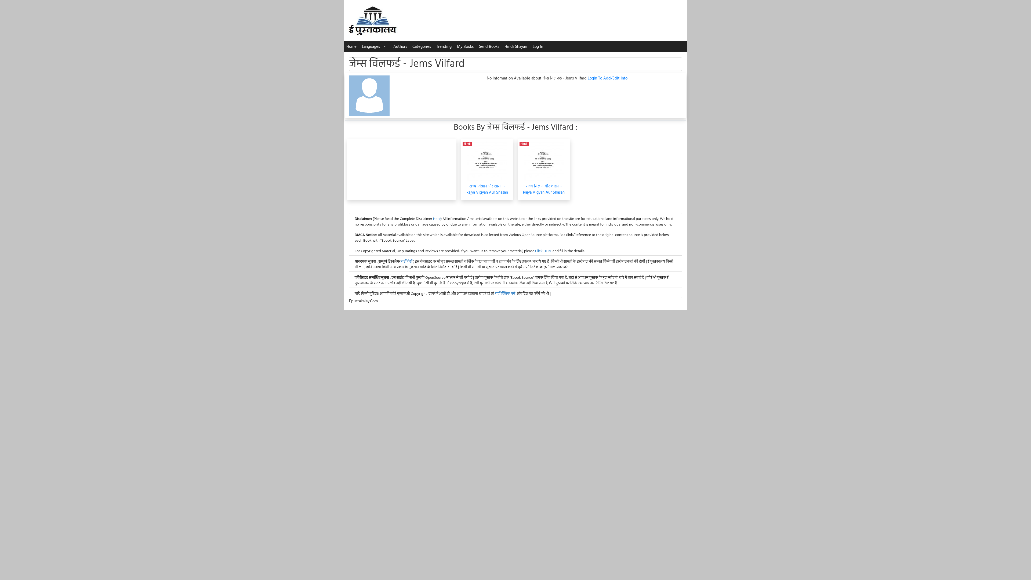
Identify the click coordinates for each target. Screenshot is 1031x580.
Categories (421, 47)
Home (351, 47)
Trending (444, 47)
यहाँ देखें (407, 262)
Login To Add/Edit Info (608, 78)
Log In (538, 47)
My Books (465, 47)
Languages (371, 47)
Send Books (489, 47)
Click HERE (543, 251)
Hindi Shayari (515, 47)
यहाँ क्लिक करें (505, 294)
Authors (400, 47)
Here (437, 219)
